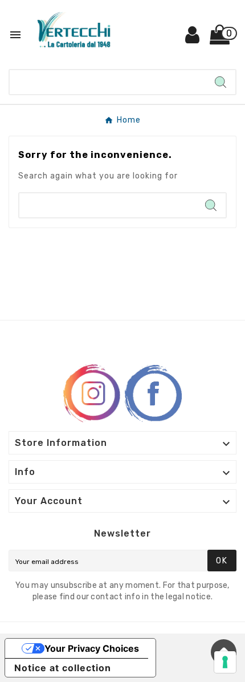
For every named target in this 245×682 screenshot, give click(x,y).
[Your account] (193, 39)
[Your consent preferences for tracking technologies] (225, 662)
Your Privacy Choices (91, 648)
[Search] (220, 82)
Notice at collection (62, 667)
